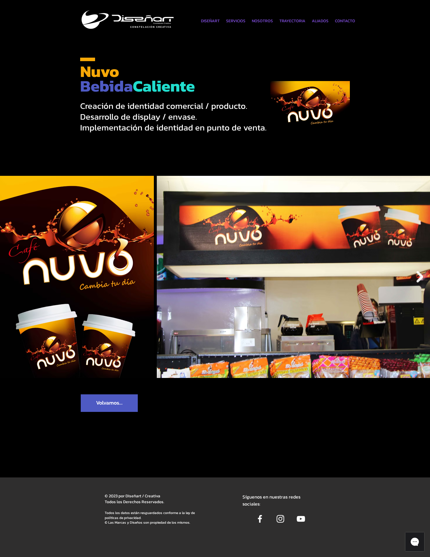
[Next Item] (420, 277)
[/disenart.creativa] (260, 519)
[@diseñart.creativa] (280, 519)
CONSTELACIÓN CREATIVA (150, 26)
